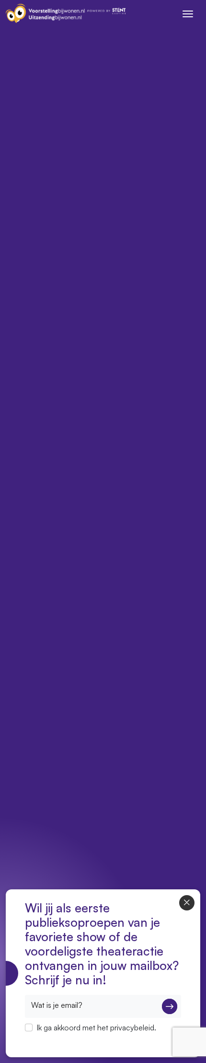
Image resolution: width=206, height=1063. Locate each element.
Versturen (169, 1006)
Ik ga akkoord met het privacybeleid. (96, 1027)
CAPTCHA (43, 1040)
